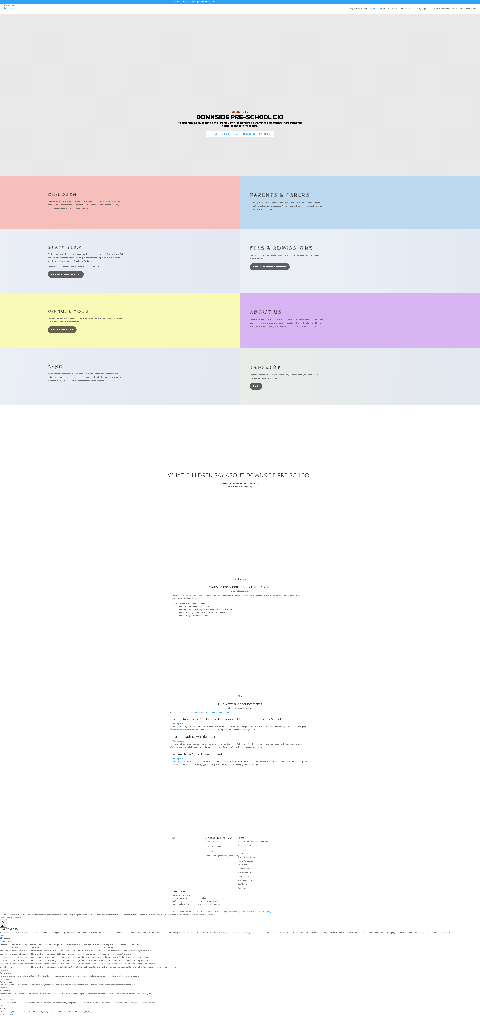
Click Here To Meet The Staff (65, 274)
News (394, 9)
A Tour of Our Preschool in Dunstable (446, 9)
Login (256, 386)
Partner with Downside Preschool (197, 736)
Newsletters (471, 9)
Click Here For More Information (269, 267)
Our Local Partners (245, 868)
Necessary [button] (4, 935)
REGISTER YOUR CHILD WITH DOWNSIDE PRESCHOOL (240, 134)
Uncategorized (178, 723)
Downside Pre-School (246, 857)
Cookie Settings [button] (6, 918)
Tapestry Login (419, 9)
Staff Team (242, 884)
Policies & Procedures (247, 872)
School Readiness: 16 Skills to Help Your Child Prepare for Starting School (226, 719)
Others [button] (3, 1005)
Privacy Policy (243, 876)
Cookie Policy (243, 853)
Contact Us (405, 9)
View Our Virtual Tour (62, 330)
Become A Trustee (245, 845)
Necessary (7, 938)
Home (372, 9)
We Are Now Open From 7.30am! (197, 754)
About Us (382, 9)
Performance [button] (5, 979)
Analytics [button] (3, 988)
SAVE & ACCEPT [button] (6, 1014)
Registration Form (245, 880)
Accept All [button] (17, 918)
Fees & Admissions (245, 861)
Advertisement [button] (6, 996)
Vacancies (242, 888)
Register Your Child (358, 9)
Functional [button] (4, 970)
